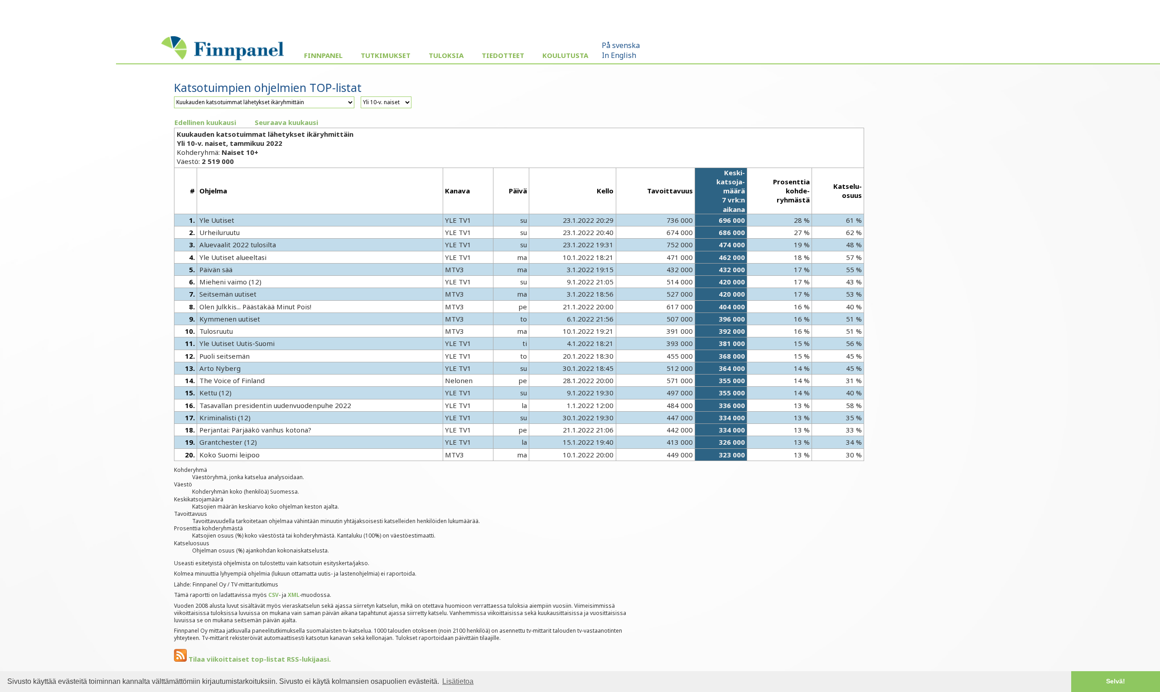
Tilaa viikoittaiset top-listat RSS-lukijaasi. (259, 658)
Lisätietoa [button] (458, 681)
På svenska (621, 45)
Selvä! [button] (1115, 681)
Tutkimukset (386, 55)
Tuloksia (446, 55)
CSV (273, 595)
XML (294, 595)
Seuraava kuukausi (286, 122)
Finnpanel (323, 55)
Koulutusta (565, 55)
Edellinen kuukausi (205, 122)
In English (619, 55)
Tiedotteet (503, 55)
